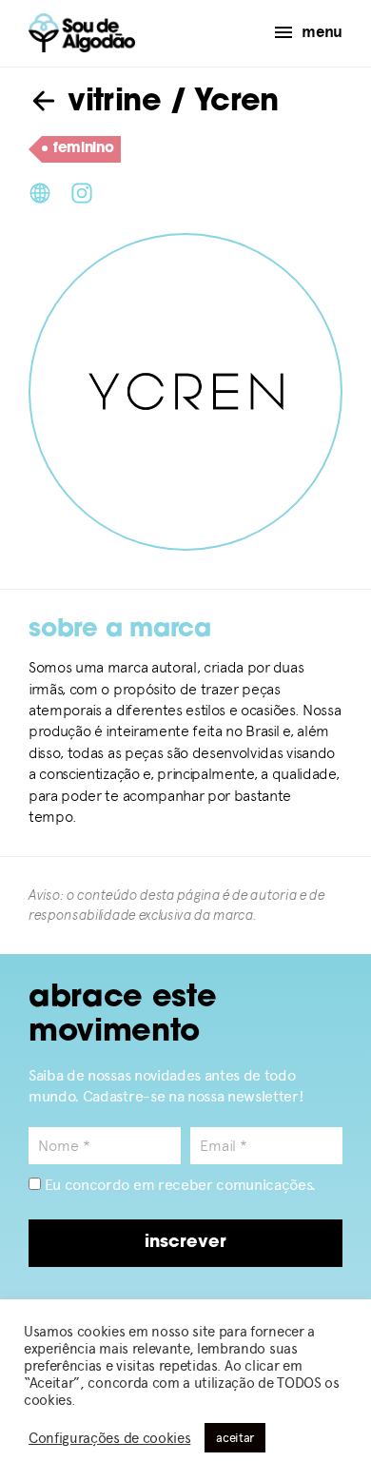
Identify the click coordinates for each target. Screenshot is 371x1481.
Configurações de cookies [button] (109, 1438)
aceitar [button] (235, 1438)
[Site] (40, 191)
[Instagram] (82, 191)
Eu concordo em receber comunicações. (178, 1185)
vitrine (110, 103)
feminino (83, 149)
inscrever (185, 1243)
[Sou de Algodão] (82, 33)
